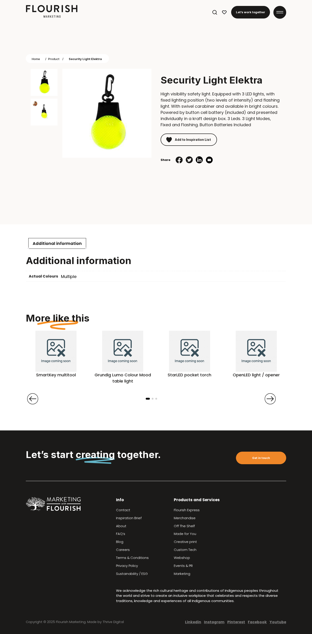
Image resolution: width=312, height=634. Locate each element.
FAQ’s (120, 534)
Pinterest (236, 622)
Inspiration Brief (129, 518)
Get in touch (261, 458)
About (121, 526)
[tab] (57, 243)
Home (36, 59)
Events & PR (183, 565)
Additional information (57, 243)
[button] (148, 399)
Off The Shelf (184, 526)
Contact (123, 510)
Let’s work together (250, 12)
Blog (119, 542)
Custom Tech (185, 550)
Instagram (214, 622)
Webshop (182, 557)
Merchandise (185, 518)
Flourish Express (187, 510)
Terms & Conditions (132, 557)
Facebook (257, 622)
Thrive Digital (113, 622)
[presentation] (32, 399)
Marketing (182, 573)
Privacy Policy (127, 565)
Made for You (185, 534)
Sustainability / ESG (132, 573)
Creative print (185, 542)
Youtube (278, 622)
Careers (123, 550)
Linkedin (193, 622)
